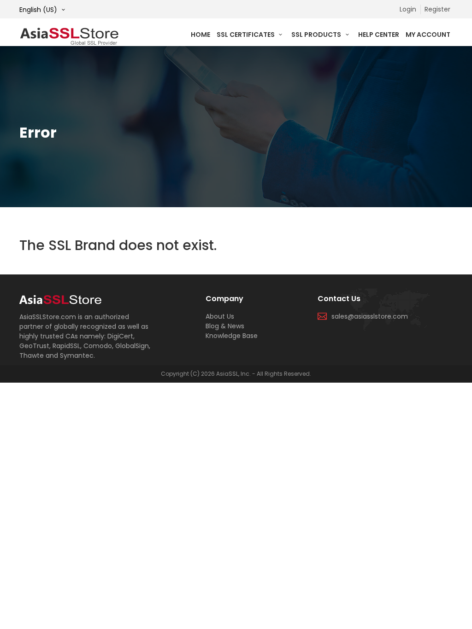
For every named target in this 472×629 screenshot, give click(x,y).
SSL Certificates (246, 34)
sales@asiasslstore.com (369, 316)
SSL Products (316, 34)
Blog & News (225, 326)
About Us (220, 316)
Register (437, 9)
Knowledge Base (232, 335)
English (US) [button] (39, 9)
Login (408, 9)
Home (200, 34)
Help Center (378, 34)
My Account (428, 34)
